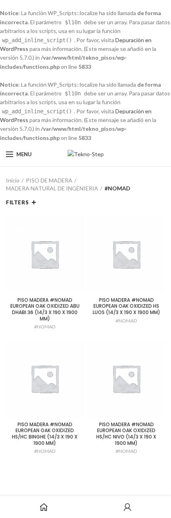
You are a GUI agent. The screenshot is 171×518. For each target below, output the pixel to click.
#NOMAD (44, 327)
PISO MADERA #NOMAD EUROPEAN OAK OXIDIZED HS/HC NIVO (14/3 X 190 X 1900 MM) (126, 433)
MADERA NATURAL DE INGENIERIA (52, 188)
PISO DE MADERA (49, 180)
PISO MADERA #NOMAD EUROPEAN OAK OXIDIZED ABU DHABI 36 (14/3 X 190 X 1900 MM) (45, 309)
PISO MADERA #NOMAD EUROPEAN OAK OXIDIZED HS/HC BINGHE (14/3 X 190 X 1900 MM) (45, 433)
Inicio (12, 180)
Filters (17, 202)
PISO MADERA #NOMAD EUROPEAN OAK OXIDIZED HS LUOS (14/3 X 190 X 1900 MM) (126, 306)
